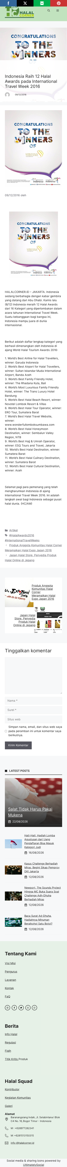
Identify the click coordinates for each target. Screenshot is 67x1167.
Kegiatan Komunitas (18, 1097)
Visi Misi (10, 963)
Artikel (12, 67)
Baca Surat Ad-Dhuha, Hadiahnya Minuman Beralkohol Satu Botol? (38, 919)
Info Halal (11, 1034)
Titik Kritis (12, 1059)
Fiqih (8, 1050)
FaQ (7, 996)
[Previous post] (5, 592)
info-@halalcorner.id (22, 1142)
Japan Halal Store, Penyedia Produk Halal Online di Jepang (24, 620)
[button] (48, 10)
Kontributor (12, 1089)
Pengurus (11, 971)
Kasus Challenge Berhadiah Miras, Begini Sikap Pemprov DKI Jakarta (42, 867)
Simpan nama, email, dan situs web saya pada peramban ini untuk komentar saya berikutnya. (35, 731)
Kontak (9, 988)
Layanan (10, 980)
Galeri (9, 1106)
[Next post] (61, 620)
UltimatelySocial (33, 1165)
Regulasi (10, 1042)
